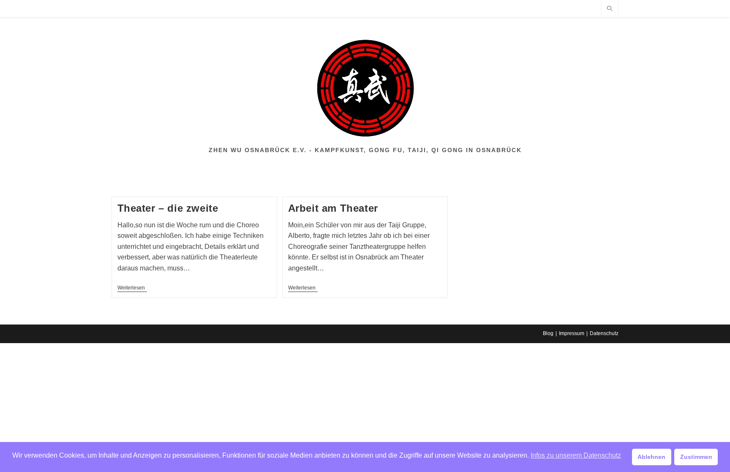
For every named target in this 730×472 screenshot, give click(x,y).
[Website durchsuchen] (610, 9)
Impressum (571, 333)
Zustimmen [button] (696, 456)
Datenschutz (604, 333)
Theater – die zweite (167, 208)
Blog (548, 333)
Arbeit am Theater (333, 208)
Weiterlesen (132, 288)
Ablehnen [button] (651, 456)
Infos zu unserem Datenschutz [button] (576, 455)
